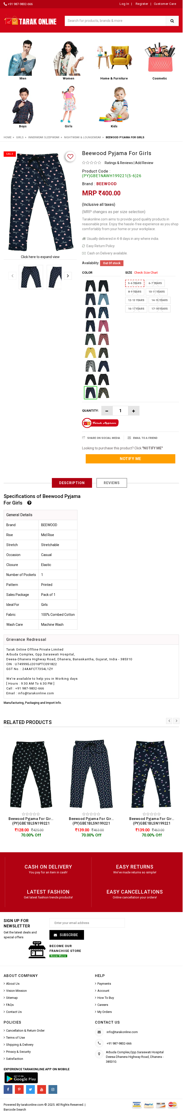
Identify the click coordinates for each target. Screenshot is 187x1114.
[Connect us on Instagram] (52, 1089)
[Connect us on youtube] (41, 1089)
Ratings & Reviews (119, 163)
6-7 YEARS (155, 283)
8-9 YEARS (134, 291)
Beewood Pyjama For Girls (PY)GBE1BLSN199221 (31, 821)
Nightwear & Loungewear (82, 137)
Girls (20, 137)
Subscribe (68, 935)
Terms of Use (15, 1037)
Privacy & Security (18, 1051)
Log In (124, 4)
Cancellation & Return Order (25, 1030)
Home (7, 137)
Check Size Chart (146, 272)
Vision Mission (16, 990)
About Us (12, 983)
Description (72, 483)
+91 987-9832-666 (20, 4)
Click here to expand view (40, 257)
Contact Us (14, 1012)
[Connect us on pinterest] (19, 1089)
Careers (102, 1005)
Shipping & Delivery (19, 1044)
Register (141, 4)
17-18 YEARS (159, 308)
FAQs (10, 1005)
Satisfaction (14, 1059)
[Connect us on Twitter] (30, 1089)
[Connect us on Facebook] (8, 1089)
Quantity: (90, 410)
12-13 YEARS (136, 300)
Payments (104, 983)
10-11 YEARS (157, 291)
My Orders (104, 1012)
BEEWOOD (106, 184)
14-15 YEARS (159, 300)
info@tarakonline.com (122, 1032)
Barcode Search (15, 1109)
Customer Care (165, 4)
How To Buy (105, 998)
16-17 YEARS (136, 308)
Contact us (107, 1022)
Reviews (112, 483)
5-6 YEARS (134, 283)
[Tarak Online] (30, 19)
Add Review (144, 163)
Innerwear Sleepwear (43, 137)
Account (103, 990)
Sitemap (12, 998)
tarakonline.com (32, 1104)
